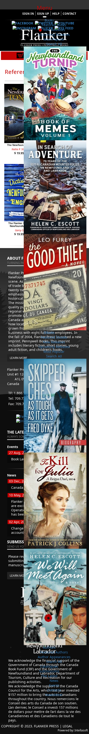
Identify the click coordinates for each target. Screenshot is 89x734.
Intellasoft (81, 730)
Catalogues (49, 666)
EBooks (49, 332)
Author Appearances (54, 657)
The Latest (49, 676)
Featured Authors (54, 652)
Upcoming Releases (54, 34)
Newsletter (54, 695)
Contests (54, 690)
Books (49, 20)
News (54, 680)
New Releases (54, 29)
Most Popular (54, 39)
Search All (54, 44)
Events (54, 685)
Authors (49, 647)
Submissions (49, 671)
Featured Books (54, 25)
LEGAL (67, 726)
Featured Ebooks (54, 337)
